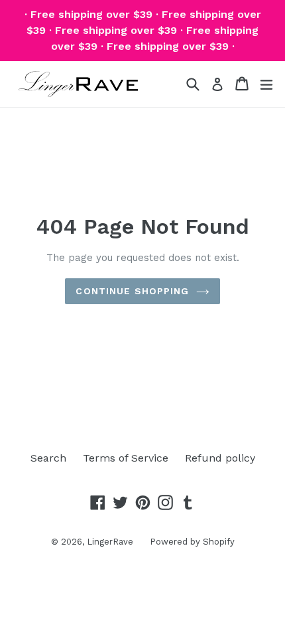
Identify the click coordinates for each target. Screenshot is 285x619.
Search (48, 458)
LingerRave (110, 542)
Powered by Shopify (192, 542)
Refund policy (220, 458)
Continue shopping (132, 291)
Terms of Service (125, 458)
